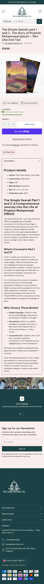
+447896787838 (13, 540)
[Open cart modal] (40, 11)
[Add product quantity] (13, 124)
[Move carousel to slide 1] (20, 413)
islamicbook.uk (20, 565)
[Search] (39, 21)
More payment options (22, 139)
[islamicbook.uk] (22, 11)
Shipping (15, 145)
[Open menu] (3, 11)
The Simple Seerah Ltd (13, 43)
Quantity (5, 119)
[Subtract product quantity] (4, 124)
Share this (10, 152)
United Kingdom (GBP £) (15, 561)
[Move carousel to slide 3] (23, 413)
